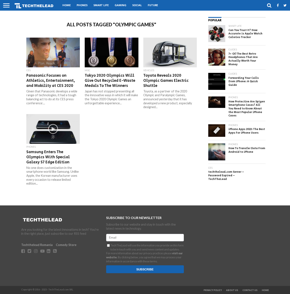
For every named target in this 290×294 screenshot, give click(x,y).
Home (66, 5)
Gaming (120, 5)
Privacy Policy (213, 290)
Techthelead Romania (37, 245)
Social (137, 5)
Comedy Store (66, 245)
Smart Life (101, 5)
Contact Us (250, 290)
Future (153, 5)
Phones (82, 5)
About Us (232, 290)
